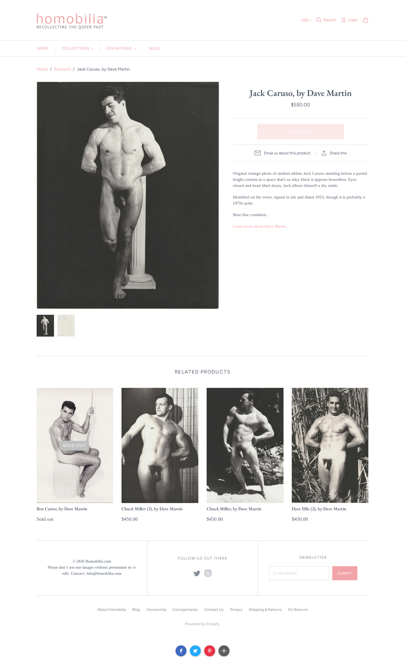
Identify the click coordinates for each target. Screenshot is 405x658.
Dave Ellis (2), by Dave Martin (319, 509)
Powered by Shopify (202, 624)
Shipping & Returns (265, 609)
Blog (154, 48)
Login (353, 20)
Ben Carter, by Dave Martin (62, 509)
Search (329, 20)
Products (62, 69)
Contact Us (214, 609)
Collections (76, 48)
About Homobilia (111, 609)
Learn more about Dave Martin (259, 226)
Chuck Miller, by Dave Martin (234, 509)
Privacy (236, 609)
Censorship (156, 609)
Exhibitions (119, 48)
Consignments (185, 609)
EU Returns (298, 609)
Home (43, 48)
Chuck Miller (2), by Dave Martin (152, 509)
